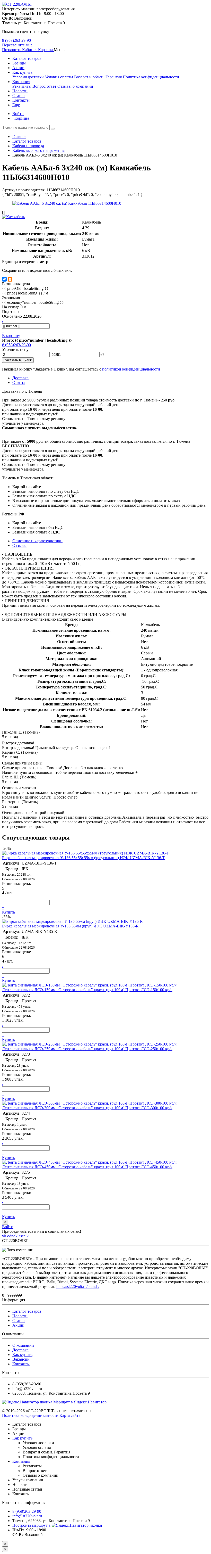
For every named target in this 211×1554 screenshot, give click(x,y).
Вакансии (21, 1359)
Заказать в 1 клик (18, 360)
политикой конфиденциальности (131, 369)
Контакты (21, 100)
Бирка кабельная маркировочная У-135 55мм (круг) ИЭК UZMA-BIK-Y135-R (70, 926)
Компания (21, 81)
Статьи (18, 95)
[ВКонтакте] (4, 279)
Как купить (22, 72)
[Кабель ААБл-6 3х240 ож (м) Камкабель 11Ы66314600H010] (66, 203)
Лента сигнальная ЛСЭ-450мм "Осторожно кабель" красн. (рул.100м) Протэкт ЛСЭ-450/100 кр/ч (87, 1167)
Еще (16, 105)
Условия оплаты (59, 77)
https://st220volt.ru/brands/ (77, 1286)
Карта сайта (69, 1415)
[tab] (19, 545)
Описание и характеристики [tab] (37, 541)
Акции (18, 67)
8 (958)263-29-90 (16, 40)
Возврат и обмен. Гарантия (98, 77)
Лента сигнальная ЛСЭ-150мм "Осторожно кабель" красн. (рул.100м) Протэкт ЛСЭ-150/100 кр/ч (87, 990)
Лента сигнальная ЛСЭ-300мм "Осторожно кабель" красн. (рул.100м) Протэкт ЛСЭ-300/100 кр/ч (87, 1108)
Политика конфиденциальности (151, 77)
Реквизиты (21, 86)
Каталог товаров (26, 58)
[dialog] (105, 1549)
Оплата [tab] (18, 382)
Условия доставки (28, 77)
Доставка (20, 1350)
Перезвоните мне (17, 45)
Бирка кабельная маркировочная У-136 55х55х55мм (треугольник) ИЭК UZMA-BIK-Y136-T (83, 858)
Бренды (19, 63)
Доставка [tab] (20, 378)
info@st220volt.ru (27, 1516)
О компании (23, 1345)
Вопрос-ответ (44, 86)
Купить (8, 912)
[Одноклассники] (10, 279)
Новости (20, 91)
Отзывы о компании (75, 86)
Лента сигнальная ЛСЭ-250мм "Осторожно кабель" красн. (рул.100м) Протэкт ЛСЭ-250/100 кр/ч (87, 1049)
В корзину (11, 335)
